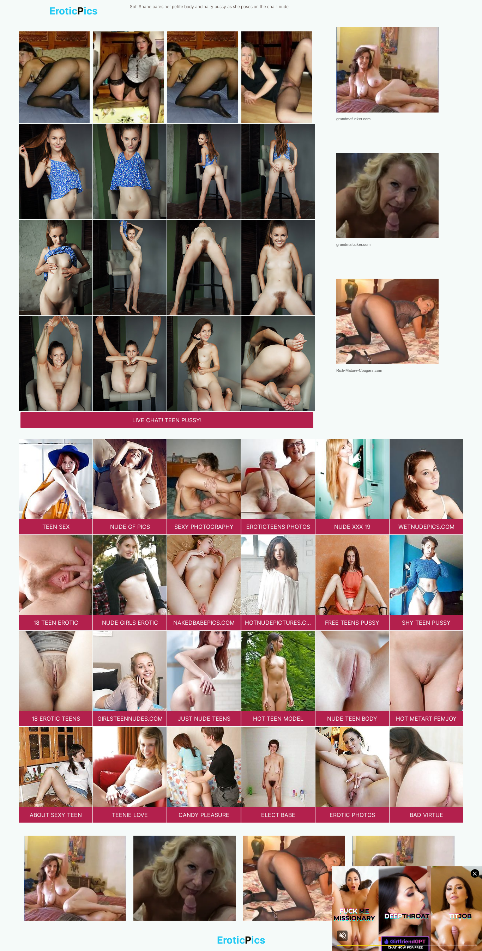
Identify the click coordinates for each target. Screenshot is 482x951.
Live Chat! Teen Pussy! (166, 420)
